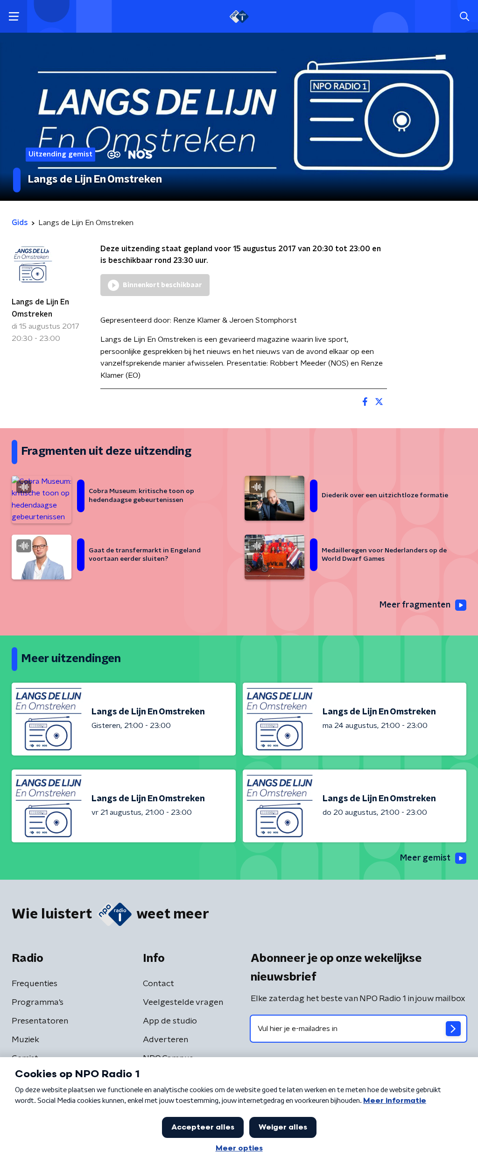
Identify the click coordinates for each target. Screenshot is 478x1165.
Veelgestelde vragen (183, 1002)
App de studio (170, 1021)
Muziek (25, 1040)
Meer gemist (425, 858)
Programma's (37, 1002)
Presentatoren (40, 1021)
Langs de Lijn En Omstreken (40, 308)
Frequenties (34, 984)
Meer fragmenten (415, 605)
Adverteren (165, 1040)
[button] (14, 16)
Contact (158, 984)
